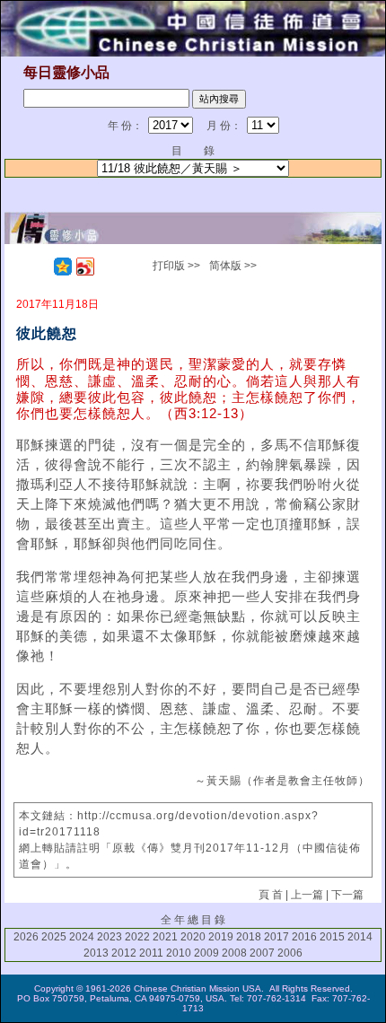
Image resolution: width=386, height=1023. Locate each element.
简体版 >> (233, 265)
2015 (332, 937)
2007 (262, 953)
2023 (109, 937)
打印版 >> (176, 265)
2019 (220, 937)
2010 (178, 953)
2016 (304, 937)
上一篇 (307, 894)
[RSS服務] (40, 266)
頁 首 (271, 894)
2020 (193, 937)
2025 (53, 937)
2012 (123, 953)
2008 (234, 953)
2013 (96, 953)
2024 (81, 937)
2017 (276, 937)
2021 (165, 937)
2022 (137, 937)
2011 (151, 953)
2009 (206, 953)
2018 (248, 937)
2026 (26, 937)
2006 (290, 953)
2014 (360, 937)
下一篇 (347, 894)
